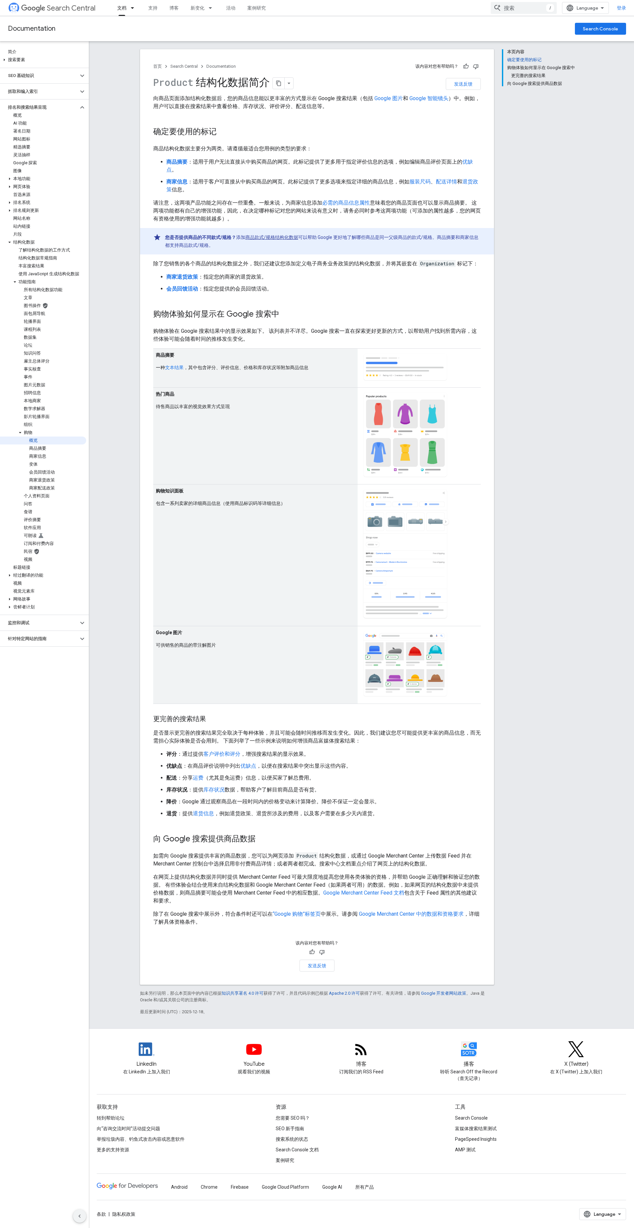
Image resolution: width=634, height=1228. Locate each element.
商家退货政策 (182, 277)
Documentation (31, 28)
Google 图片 (388, 98)
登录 (621, 8)
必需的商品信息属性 (346, 203)
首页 (157, 66)
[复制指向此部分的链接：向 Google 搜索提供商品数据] (262, 839)
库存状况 (214, 790)
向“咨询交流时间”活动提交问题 (128, 1128)
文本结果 (174, 367)
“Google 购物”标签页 (297, 914)
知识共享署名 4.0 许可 (243, 993)
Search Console (600, 29)
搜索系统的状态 (292, 1139)
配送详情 (446, 181)
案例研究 (256, 8)
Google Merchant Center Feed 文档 (363, 893)
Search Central (71, 8)
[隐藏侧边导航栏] (79, 1216)
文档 (121, 8)
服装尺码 (420, 181)
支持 (153, 8)
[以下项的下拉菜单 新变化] (212, 8)
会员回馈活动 (182, 289)
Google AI (332, 1187)
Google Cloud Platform (285, 1187)
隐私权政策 (123, 1214)
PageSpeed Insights (476, 1139)
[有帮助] (466, 66)
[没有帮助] (476, 66)
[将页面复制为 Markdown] (279, 83)
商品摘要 (177, 162)
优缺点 (248, 766)
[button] (43, 60)
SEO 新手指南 (290, 1128)
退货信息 (203, 813)
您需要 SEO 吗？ (293, 1118)
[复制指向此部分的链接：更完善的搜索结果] (212, 719)
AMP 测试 (465, 1149)
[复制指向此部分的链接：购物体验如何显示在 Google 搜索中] (286, 315)
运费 (198, 778)
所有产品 (364, 1187)
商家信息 (177, 181)
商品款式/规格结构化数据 (271, 237)
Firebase (240, 1187)
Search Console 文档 (297, 1149)
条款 (101, 1214)
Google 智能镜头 (428, 98)
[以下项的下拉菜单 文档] (134, 8)
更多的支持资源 (113, 1149)
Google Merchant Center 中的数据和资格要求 (411, 914)
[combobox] (524, 8)
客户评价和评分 (221, 754)
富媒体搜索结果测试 (476, 1128)
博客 (174, 8)
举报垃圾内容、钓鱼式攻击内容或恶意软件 (141, 1139)
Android (179, 1187)
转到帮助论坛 (110, 1118)
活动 (230, 8)
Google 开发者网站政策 (443, 993)
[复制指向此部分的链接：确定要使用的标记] (223, 132)
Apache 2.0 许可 (344, 993)
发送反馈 (463, 84)
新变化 (197, 8)
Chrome (209, 1187)
